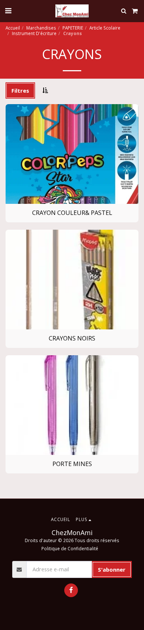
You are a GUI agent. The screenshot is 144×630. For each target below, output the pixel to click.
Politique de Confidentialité (69, 548)
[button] (8, 10)
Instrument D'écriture (34, 33)
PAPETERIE (72, 28)
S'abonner (112, 569)
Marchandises (41, 28)
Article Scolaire (104, 28)
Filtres (20, 90)
